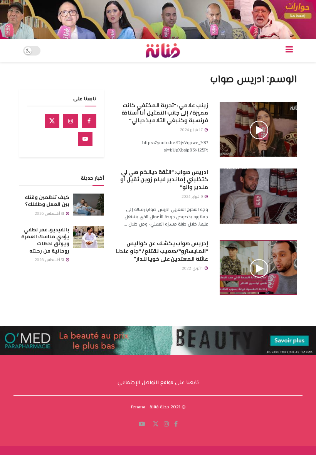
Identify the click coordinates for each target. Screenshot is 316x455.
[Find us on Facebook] (89, 121)
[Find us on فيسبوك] (176, 424)
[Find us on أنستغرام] (166, 424)
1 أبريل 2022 (193, 268)
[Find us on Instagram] (70, 121)
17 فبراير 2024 (192, 130)
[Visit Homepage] (163, 50)
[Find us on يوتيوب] (142, 424)
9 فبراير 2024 (193, 197)
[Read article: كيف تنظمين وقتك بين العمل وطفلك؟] (88, 205)
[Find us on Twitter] (52, 121)
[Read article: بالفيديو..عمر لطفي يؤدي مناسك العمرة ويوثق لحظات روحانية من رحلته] (88, 237)
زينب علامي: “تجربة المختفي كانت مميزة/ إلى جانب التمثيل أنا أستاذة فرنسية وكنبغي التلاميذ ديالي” (164, 112)
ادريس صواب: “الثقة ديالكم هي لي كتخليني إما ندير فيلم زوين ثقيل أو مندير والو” (164, 179)
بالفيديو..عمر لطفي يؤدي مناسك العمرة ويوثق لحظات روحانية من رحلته (45, 240)
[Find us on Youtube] (85, 139)
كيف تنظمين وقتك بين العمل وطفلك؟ (47, 200)
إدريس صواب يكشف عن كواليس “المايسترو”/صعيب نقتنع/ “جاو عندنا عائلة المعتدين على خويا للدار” (162, 250)
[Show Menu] (289, 50)
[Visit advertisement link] (158, 19)
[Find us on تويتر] (156, 424)
